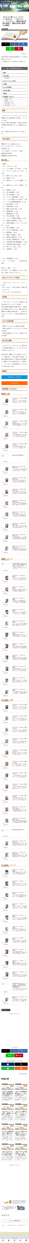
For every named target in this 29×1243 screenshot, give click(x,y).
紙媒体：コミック (9, 100)
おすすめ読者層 (7, 87)
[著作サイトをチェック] (7, 1064)
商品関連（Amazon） (9, 96)
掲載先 (5, 93)
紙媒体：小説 (8, 98)
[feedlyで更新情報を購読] (7, 1068)
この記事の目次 (13, 68)
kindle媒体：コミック (10, 105)
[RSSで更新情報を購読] (21, 1068)
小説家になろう (14, 144)
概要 (4, 72)
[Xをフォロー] (21, 1064)
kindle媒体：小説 (9, 103)
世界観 (5, 84)
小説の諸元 (6, 75)
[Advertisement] (14, 1029)
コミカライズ (14, 383)
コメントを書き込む (14, 1220)
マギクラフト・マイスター (14, 377)
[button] (25, 611)
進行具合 (7, 78)
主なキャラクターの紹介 (9, 81)
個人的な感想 (6, 90)
